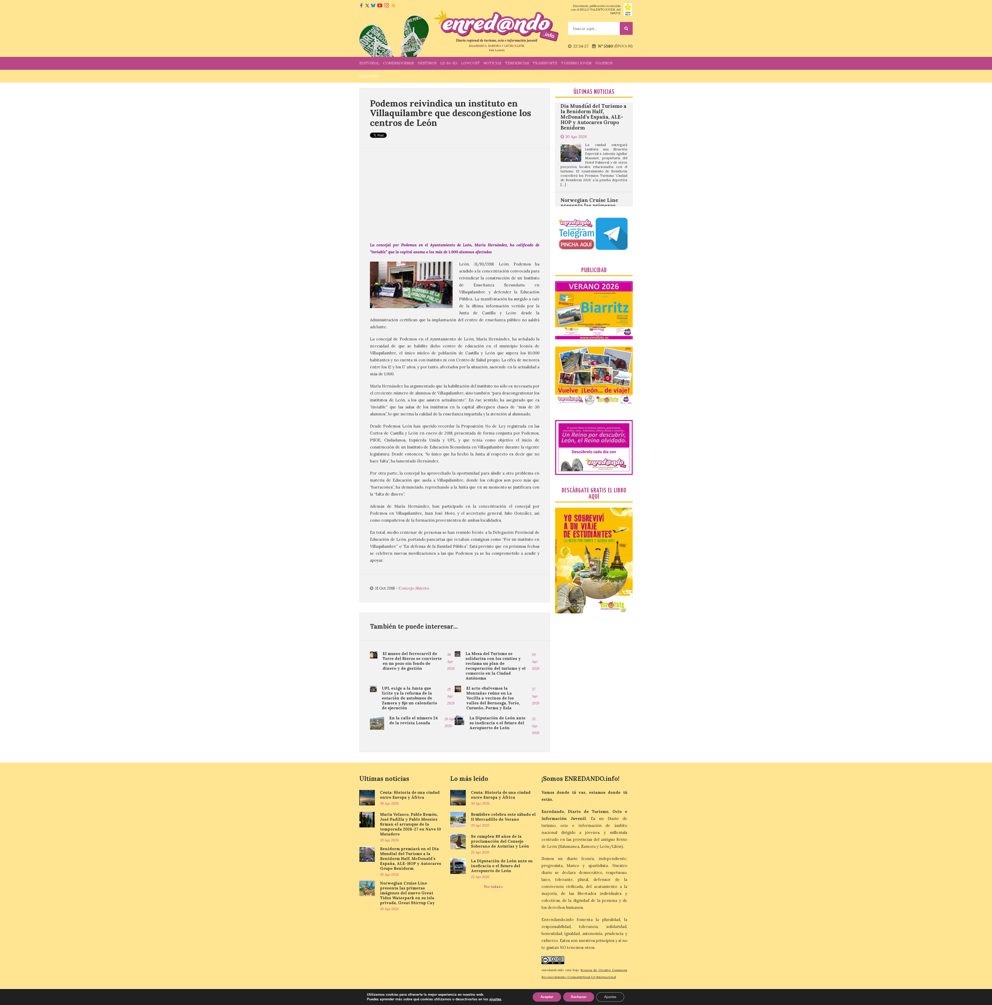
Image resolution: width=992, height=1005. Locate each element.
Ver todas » (493, 887)
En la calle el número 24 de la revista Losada (413, 720)
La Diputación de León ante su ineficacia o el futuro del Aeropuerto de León (497, 722)
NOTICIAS (492, 63)
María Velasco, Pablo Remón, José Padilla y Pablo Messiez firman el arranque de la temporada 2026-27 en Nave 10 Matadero (410, 824)
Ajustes (610, 996)
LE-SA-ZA (449, 63)
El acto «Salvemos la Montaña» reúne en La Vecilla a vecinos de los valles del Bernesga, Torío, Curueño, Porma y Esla (493, 698)
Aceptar (546, 996)
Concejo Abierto (414, 588)
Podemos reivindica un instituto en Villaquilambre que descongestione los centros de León (450, 113)
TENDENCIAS (517, 63)
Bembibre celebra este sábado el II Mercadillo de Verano (503, 817)
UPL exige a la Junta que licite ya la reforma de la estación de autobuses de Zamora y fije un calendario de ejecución (409, 698)
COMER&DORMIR (398, 63)
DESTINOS (427, 63)
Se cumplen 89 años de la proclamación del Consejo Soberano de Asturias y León (500, 841)
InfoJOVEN (368, 76)
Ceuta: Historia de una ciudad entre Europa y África (410, 795)
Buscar (626, 28)
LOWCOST (470, 63)
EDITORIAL (369, 63)
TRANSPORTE (545, 63)
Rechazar (578, 996)
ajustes (495, 999)
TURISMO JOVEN (576, 63)
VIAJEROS (604, 63)
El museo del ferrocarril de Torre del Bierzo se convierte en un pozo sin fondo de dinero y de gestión (412, 661)
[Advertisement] (454, 195)
